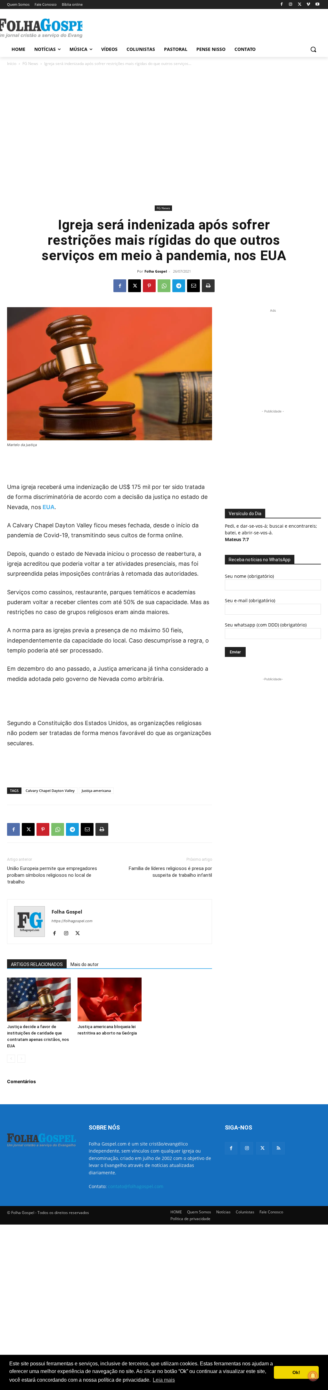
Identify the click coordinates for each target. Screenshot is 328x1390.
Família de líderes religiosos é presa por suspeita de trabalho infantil (170, 872)
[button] (313, 49)
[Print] (208, 285)
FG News (30, 63)
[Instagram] (290, 4)
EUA (48, 507)
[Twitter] (262, 1148)
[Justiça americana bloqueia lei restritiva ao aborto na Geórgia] (109, 999)
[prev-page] (11, 1059)
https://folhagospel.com (72, 921)
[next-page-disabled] (21, 1059)
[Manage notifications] (313, 1376)
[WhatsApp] (164, 285)
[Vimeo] (308, 4)
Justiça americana (96, 790)
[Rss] (278, 1148)
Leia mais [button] (164, 1380)
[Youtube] (317, 4)
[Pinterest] (149, 285)
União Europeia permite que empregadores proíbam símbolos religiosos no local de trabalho (52, 875)
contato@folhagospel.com (135, 1186)
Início (11, 63)
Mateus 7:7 (237, 539)
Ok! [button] (296, 1372)
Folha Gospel (155, 271)
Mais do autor (84, 964)
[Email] (193, 285)
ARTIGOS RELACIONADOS (37, 964)
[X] (299, 4)
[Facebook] (281, 4)
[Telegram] (178, 285)
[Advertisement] (157, 27)
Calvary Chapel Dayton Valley (50, 790)
